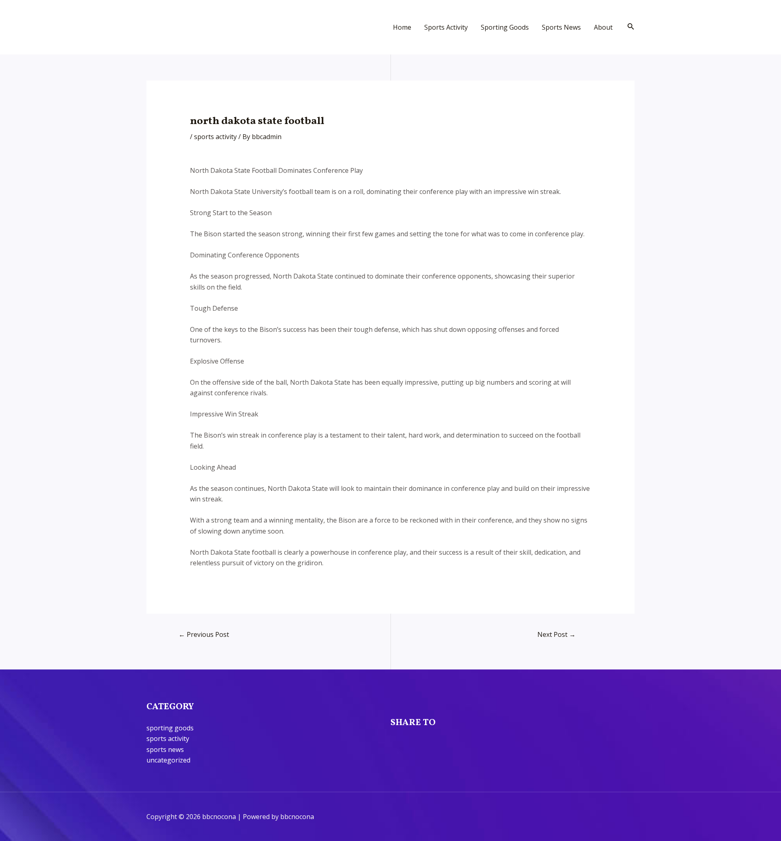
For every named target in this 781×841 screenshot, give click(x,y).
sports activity (215, 136)
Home (402, 27)
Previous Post (204, 634)
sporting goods (170, 727)
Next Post (556, 634)
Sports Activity (446, 27)
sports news (165, 749)
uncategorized (168, 760)
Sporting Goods (505, 27)
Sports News (561, 27)
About (603, 27)
